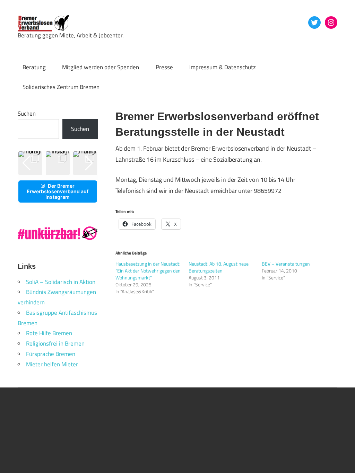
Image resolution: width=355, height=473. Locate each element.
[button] (52, 170)
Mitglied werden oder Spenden (100, 67)
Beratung (34, 67)
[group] (58, 163)
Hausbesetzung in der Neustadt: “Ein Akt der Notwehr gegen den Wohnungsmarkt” (148, 270)
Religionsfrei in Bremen (55, 343)
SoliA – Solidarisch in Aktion (60, 281)
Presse (164, 67)
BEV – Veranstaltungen (286, 263)
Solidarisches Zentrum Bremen (61, 86)
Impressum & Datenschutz (222, 67)
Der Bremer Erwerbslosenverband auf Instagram (57, 191)
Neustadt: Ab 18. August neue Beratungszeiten (219, 267)
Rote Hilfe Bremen (49, 333)
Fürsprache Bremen (50, 353)
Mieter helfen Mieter (52, 364)
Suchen (27, 113)
